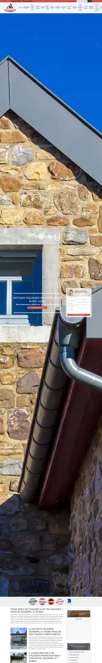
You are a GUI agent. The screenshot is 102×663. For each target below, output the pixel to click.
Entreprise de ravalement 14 (37, 8)
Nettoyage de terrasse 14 (69, 8)
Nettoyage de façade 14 (63, 7)
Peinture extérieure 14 (74, 7)
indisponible (16, 1)
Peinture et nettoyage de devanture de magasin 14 (97, 7)
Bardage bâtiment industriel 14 (91, 8)
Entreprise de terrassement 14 (26, 7)
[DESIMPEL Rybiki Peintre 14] (10, 7)
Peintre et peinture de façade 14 (32, 8)
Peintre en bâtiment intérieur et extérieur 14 (80, 7)
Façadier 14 (20, 8)
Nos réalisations (37, 307)
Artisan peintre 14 (42, 7)
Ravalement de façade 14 (57, 7)
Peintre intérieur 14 (52, 7)
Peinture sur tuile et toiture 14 (47, 7)
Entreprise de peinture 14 (85, 8)
